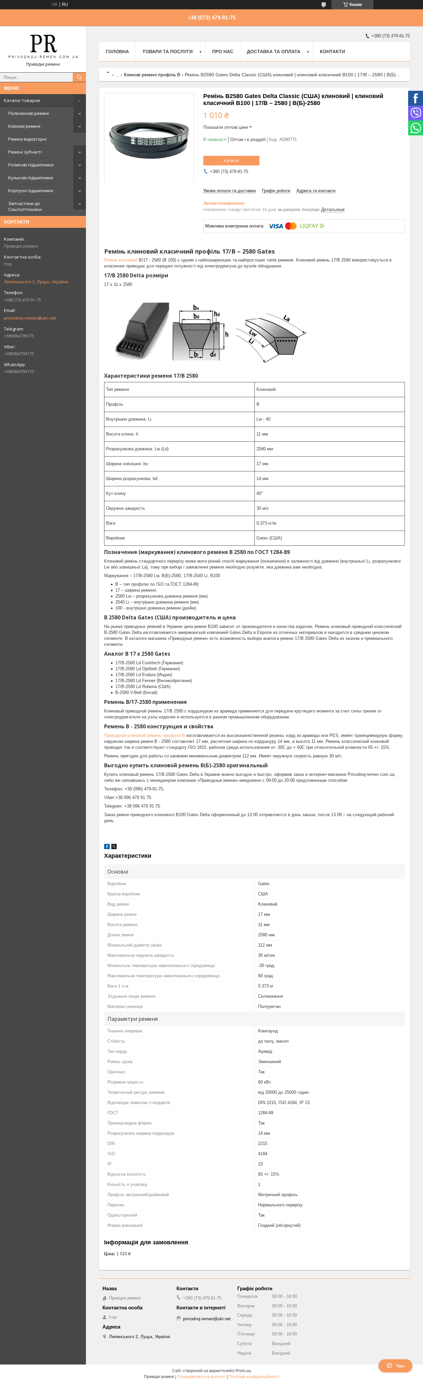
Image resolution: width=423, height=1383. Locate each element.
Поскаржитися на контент (201, 1376)
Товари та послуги (167, 51)
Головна (117, 51)
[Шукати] (79, 77)
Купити (231, 160)
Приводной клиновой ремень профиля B (144, 735)
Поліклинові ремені (28, 113)
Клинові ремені (24, 126)
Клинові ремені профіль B (152, 74)
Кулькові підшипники (30, 178)
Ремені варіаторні (27, 139)
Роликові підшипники (31, 165)
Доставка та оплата (273, 51)
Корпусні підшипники (30, 190)
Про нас (222, 51)
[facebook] (107, 847)
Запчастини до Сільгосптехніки (25, 206)
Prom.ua (243, 1370)
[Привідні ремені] (43, 46)
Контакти (332, 51)
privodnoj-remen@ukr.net (30, 318)
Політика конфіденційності (254, 1376)
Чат (400, 1365)
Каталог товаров (22, 100)
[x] (114, 847)
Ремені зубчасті (25, 152)
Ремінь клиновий (120, 260)
